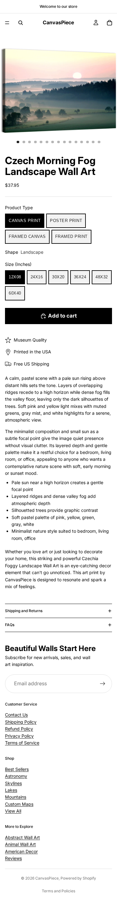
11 (76, 142)
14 (93, 142)
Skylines (13, 783)
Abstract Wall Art (22, 837)
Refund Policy (19, 728)
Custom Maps (19, 804)
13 (87, 142)
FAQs (9, 624)
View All (13, 811)
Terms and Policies (58, 891)
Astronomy (16, 776)
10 (70, 142)
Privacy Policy (19, 736)
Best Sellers (17, 769)
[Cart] (109, 23)
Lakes (11, 790)
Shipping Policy (21, 722)
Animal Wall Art (20, 844)
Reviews (13, 858)
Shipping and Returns (23, 610)
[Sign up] (102, 683)
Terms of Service (22, 742)
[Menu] (7, 23)
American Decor (21, 851)
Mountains (15, 797)
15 (99, 142)
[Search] (20, 23)
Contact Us (16, 715)
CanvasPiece (47, 878)
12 (82, 142)
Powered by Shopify (78, 878)
